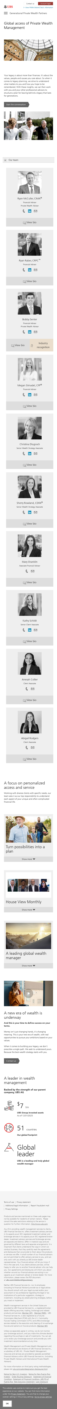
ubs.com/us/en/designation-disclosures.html (30, 1369)
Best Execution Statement (24, 1382)
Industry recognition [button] (45, 345)
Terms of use (9, 1202)
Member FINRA (40, 1313)
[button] (35, 210)
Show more (28, 860)
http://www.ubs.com (39, 1224)
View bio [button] (40, 223)
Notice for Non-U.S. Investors (15, 1374)
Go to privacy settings (43, 1397)
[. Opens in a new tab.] (8, 6)
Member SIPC (27, 1313)
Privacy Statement (18, 1394)
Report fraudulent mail (40, 1206)
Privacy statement (24, 1202)
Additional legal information (16, 1206)
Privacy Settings (11, 1209)
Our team (13, 160)
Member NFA (42, 1326)
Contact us (30, 4)
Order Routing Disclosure (22, 1377)
